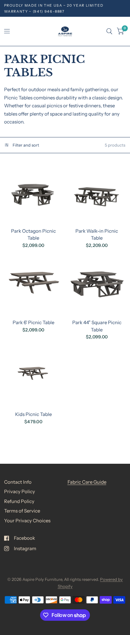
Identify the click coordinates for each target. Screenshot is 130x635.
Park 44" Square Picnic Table (96, 326)
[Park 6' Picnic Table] (33, 284)
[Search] (109, 31)
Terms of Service (22, 511)
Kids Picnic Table (33, 414)
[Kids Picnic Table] (33, 376)
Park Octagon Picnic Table (33, 234)
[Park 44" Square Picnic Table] (97, 284)
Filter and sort (25, 145)
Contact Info (18, 482)
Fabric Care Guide (87, 482)
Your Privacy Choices (27, 521)
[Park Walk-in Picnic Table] (97, 193)
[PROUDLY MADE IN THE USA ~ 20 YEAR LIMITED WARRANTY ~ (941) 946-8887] (65, 8)
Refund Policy (19, 501)
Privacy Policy (19, 491)
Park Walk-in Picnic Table (96, 234)
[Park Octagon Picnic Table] (33, 193)
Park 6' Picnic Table (33, 322)
